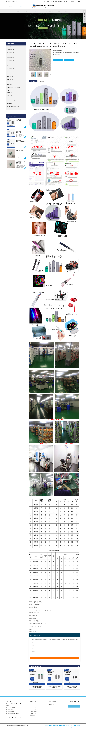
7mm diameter (10, 73)
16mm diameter (10, 52)
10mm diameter (10, 60)
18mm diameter (10, 49)
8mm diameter (52, 25)
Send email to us (59, 60)
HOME (30, 25)
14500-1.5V (9, 92)
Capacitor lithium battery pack (13, 90)
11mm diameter (10, 57)
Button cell (9, 84)
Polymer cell (9, 103)
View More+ (32, 715)
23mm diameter (10, 46)
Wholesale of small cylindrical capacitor (20, 162)
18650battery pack (11, 100)
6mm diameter (10, 76)
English (78, 1)
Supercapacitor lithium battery (13, 87)
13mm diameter (10, 68)
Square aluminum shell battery (13, 106)
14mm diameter (10, 55)
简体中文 (73, 1)
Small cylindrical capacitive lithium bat (20, 152)
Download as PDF (69, 60)
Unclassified (9, 109)
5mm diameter (10, 79)
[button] (50, 75)
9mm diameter (10, 63)
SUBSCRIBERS (74, 706)
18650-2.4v (9, 95)
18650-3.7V (9, 98)
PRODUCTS (39, 25)
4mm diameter (10, 82)
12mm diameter (10, 71)
